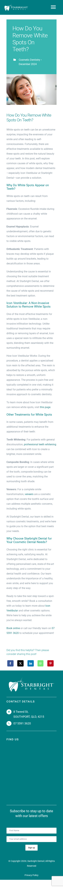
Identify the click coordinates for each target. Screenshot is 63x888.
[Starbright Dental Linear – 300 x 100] (16, 4)
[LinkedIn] (31, 663)
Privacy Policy (31, 875)
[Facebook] (10, 663)
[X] (20, 663)
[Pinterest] (50, 663)
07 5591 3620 (22, 723)
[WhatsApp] (40, 663)
